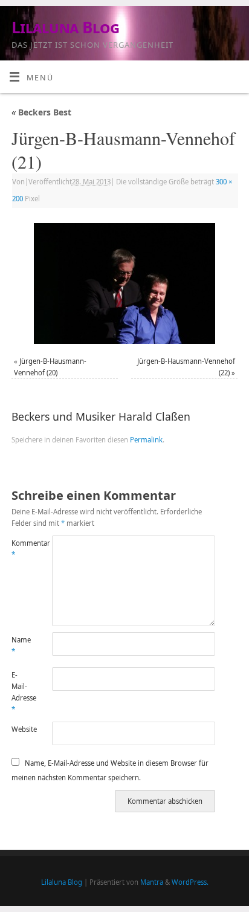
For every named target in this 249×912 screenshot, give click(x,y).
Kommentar (21, 548)
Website (21, 729)
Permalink (146, 439)
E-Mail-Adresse (21, 692)
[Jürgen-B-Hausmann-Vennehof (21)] (124, 283)
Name (21, 645)
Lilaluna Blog (65, 27)
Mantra (151, 882)
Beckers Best (41, 112)
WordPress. (190, 882)
